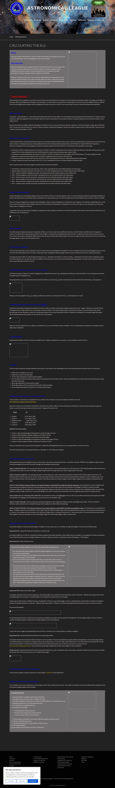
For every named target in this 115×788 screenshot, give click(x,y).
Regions (83, 758)
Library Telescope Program (65, 757)
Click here (49, 672)
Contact (73, 20)
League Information (39, 760)
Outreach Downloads (64, 765)
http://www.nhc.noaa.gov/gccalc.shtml (20, 646)
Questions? (63, 20)
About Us (28, 20)
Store (83, 762)
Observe (53, 20)
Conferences (37, 757)
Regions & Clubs (94, 20)
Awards (12, 765)
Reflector (82, 20)
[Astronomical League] (17, 8)
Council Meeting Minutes (41, 758)
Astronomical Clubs (15, 764)
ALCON (12, 760)
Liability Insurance (39, 762)
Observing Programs (63, 762)
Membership (61, 758)
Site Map (84, 760)
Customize (11, 781)
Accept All (33, 781)
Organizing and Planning (65, 764)
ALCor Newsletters (15, 762)
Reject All (21, 781)
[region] (21, 776)
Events (45, 20)
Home (11, 37)
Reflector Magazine (87, 757)
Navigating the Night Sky (65, 760)
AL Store (37, 20)
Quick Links (61, 767)
